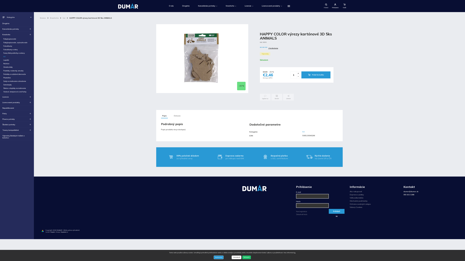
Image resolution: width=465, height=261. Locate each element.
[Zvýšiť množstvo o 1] (298, 73)
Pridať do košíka (318, 75)
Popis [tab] (164, 116)
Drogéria (5, 23)
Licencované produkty (11, 102)
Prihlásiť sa (336, 212)
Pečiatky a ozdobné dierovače (14, 74)
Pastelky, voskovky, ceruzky (13, 71)
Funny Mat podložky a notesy (14, 53)
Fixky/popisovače (9, 39)
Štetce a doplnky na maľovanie (14, 88)
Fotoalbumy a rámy (10, 50)
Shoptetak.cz (64, 232)
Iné (4, 57)
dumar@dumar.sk (410, 191)
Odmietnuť (236, 257)
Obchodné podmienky (358, 201)
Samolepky (7, 85)
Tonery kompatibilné (10, 130)
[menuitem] (171, 6)
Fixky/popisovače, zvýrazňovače (15, 43)
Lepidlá (6, 60)
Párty (4, 113)
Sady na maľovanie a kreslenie (14, 81)
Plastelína (7, 78)
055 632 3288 (408, 195)
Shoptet (52, 232)
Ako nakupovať (356, 191)
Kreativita (6, 34)
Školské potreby (8, 124)
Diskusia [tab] (177, 116)
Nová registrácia (301, 211)
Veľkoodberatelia (356, 198)
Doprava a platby (357, 195)
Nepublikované (8, 108)
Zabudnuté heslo (301, 214)
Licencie (5, 97)
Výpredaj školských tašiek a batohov (13, 137)
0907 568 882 (455, 230)
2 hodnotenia (273, 48)
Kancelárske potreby (10, 29)
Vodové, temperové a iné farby (14, 92)
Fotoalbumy (7, 46)
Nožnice (6, 64)
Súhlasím (247, 257)
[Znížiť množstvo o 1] (298, 76)
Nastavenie (218, 257)
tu (294, 253)
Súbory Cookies (356, 207)
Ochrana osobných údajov (360, 204)
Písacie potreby (8, 119)
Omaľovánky (8, 67)
